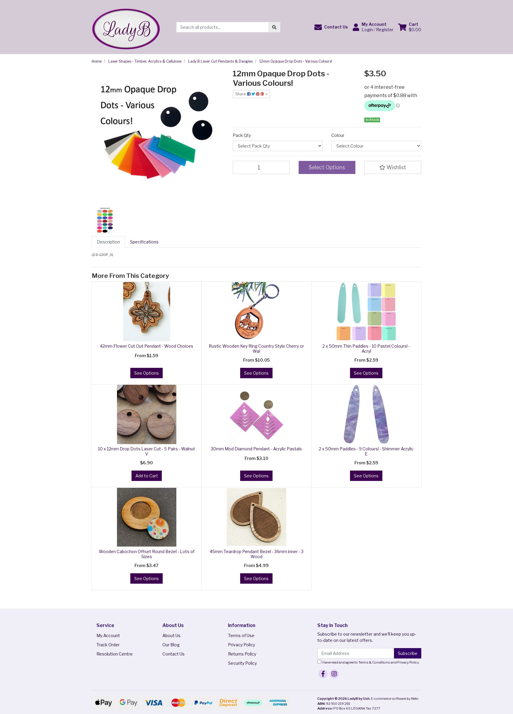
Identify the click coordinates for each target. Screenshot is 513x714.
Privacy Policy (241, 644)
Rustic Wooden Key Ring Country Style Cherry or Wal (256, 348)
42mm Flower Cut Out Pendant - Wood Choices (146, 346)
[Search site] (274, 27)
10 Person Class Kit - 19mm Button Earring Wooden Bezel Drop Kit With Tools (49, 686)
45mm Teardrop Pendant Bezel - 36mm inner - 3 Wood (256, 554)
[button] (331, 27)
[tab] (108, 242)
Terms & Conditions (374, 662)
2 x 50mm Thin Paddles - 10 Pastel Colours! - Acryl (366, 348)
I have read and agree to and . (370, 662)
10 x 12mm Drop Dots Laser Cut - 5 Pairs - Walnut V (146, 451)
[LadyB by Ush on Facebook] (323, 673)
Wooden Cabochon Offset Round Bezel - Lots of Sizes (146, 554)
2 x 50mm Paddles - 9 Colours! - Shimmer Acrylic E (366, 451)
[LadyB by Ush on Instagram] (334, 673)
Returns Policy (242, 653)
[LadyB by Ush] (126, 26)
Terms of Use (241, 635)
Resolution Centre (114, 653)
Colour (337, 135)
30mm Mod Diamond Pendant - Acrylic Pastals (256, 448)
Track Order (108, 644)
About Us (171, 635)
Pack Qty (242, 135)
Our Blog (171, 644)
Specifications (144, 241)
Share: (241, 94)
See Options (146, 373)
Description (108, 241)
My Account (108, 635)
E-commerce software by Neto (395, 698)
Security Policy (242, 663)
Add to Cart (146, 475)
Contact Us (173, 653)
